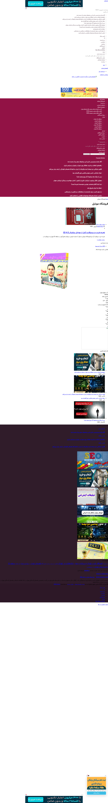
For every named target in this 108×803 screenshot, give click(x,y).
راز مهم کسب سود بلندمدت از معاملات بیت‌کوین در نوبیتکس (89, 31)
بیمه (77, 563)
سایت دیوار (25, 563)
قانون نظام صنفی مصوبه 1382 (94, 113)
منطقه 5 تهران (98, 123)
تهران (103, 117)
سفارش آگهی (101, 135)
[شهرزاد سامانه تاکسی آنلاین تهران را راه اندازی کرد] (92, 559)
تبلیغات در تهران (65, 563)
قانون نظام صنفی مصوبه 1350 (94, 111)
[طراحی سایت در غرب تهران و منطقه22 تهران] (92, 468)
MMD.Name (57, 584)
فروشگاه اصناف (101, 101)
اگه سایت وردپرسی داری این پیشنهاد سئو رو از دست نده (91, 15)
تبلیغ (74, 564)
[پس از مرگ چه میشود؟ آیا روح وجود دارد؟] (89, 418)
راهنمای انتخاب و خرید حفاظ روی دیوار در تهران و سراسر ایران (89, 17)
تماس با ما (102, 139)
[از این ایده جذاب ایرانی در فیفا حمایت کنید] (92, 523)
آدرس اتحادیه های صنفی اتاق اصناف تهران (91, 109)
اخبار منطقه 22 (105, 564)
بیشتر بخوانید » (101, 240)
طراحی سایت (70, 584)
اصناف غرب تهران (95, 563)
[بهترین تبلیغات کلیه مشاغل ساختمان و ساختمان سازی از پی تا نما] (92, 505)
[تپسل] (26, 8)
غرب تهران (18, 564)
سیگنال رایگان (96, 793)
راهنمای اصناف (101, 107)
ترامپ (56, 564)
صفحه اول (102, 99)
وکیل (93, 567)
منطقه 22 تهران (98, 129)
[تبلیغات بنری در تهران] (79, 90)
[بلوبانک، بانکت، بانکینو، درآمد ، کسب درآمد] (79, 82)
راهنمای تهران (36, 563)
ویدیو (103, 131)
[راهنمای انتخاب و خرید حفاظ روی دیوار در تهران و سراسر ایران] (89, 370)
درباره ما (103, 103)
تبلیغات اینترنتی (101, 105)
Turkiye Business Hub (102, 577)
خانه (107, 199)
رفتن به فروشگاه (101, 58)
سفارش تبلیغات (104, 75)
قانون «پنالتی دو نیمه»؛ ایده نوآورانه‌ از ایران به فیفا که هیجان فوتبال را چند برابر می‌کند (83, 19)
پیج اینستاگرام (101, 115)
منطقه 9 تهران (98, 127)
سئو (29, 564)
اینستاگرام (82, 563)
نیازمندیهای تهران (101, 566)
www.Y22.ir (100, 227)
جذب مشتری (52, 564)
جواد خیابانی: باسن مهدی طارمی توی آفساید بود (93, 21)
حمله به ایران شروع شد (99, 29)
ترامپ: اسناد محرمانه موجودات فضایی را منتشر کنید (92, 33)
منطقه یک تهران (98, 119)
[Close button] (105, 775)
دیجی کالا (44, 564)
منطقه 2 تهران (98, 121)
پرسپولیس (89, 567)
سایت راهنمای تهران (80, 584)
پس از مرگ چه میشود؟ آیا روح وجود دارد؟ (94, 23)
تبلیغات (106, 1)
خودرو (103, 137)
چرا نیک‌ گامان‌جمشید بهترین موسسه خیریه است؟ (92, 27)
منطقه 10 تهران (98, 125)
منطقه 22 (11, 563)
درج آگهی (48, 564)
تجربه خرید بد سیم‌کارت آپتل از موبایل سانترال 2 (84, 232)
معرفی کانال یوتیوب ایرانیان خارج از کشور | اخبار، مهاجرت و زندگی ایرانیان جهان (85, 25)
